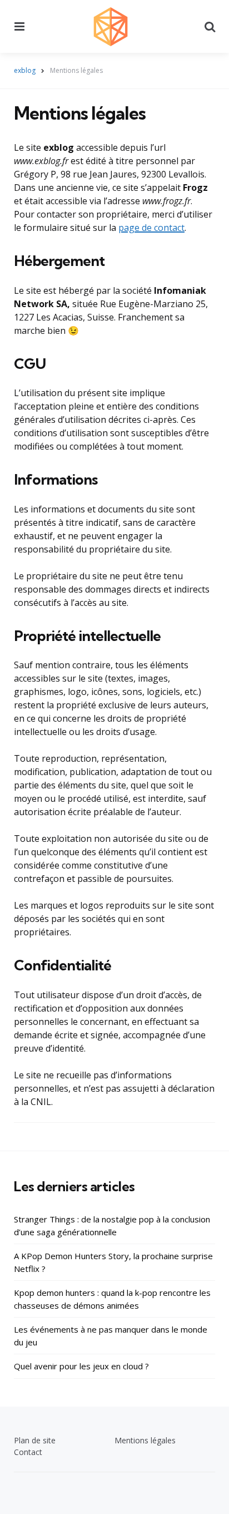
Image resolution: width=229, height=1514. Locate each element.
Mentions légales (145, 1440)
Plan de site (35, 1440)
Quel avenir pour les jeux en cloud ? (81, 1366)
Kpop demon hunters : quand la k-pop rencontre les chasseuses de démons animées (112, 1299)
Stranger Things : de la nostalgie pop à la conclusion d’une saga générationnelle (112, 1225)
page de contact (151, 227)
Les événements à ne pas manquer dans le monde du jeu (110, 1336)
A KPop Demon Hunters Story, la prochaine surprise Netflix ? (113, 1262)
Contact (28, 1452)
